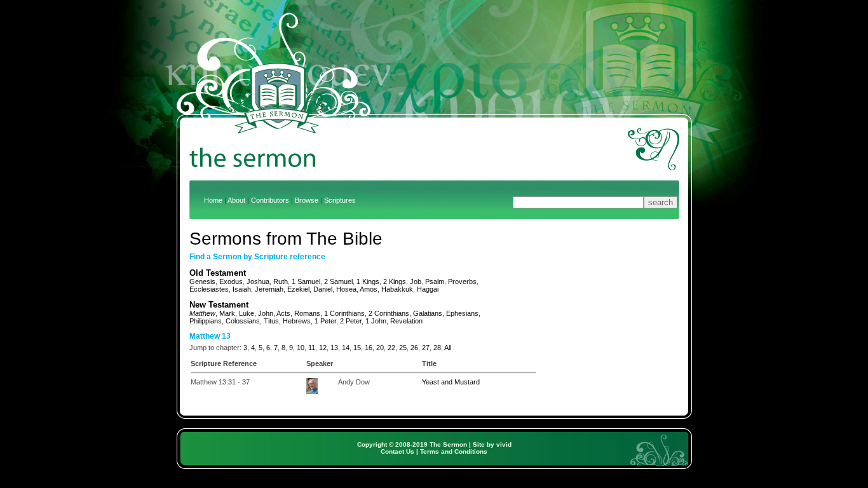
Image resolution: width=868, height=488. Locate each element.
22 (391, 347)
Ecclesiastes (209, 289)
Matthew (202, 313)
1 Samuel (306, 281)
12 (323, 347)
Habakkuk (397, 289)
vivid (504, 444)
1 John (375, 321)
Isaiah (242, 289)
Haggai (427, 289)
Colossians (243, 321)
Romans (307, 313)
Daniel (322, 289)
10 (300, 347)
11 (311, 347)
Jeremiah (269, 289)
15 (357, 347)
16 (368, 347)
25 (403, 347)
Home (213, 200)
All (447, 347)
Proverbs (462, 281)
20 (380, 347)
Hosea (346, 289)
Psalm (434, 281)
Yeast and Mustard (451, 382)
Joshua (258, 281)
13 (334, 347)
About (236, 200)
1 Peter (325, 321)
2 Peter (351, 321)
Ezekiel (298, 289)
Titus (271, 321)
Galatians (427, 313)
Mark (227, 313)
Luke (246, 313)
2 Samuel (338, 281)
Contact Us (397, 451)
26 (414, 347)
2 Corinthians (389, 313)
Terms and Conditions (453, 451)
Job (415, 281)
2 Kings (394, 281)
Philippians (205, 321)
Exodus (231, 281)
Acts (283, 313)
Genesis (202, 281)
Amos (368, 289)
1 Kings (367, 281)
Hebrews (297, 321)
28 (437, 347)
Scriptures (340, 200)
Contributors (270, 200)
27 (426, 347)
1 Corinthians (344, 313)
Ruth (280, 281)
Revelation (406, 321)
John (265, 313)
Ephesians (462, 313)
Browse (306, 200)
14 (345, 347)
